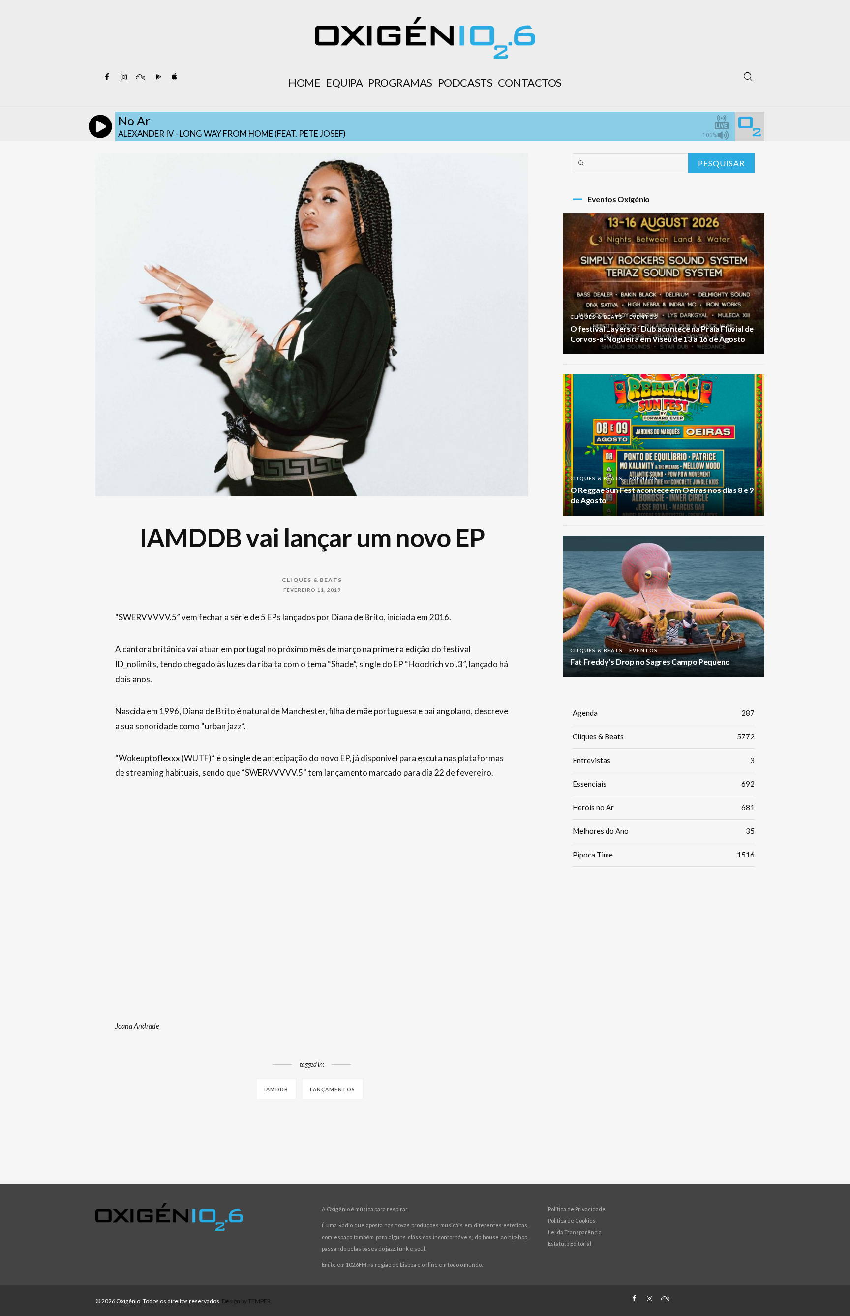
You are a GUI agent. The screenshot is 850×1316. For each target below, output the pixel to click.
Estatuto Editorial (569, 1243)
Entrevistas (664, 760)
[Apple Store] (173, 77)
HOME (304, 82)
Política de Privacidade (577, 1209)
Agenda (664, 712)
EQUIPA (344, 82)
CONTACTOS (530, 82)
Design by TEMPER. (247, 1301)
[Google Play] (157, 77)
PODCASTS (465, 82)
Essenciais (664, 783)
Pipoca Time (664, 854)
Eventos (643, 317)
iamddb (276, 1089)
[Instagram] (123, 77)
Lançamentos (332, 1089)
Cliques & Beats (312, 579)
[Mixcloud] (140, 77)
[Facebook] (106, 77)
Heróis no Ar (664, 807)
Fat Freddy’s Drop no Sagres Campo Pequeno (650, 661)
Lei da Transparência (575, 1232)
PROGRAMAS (400, 82)
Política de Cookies (572, 1220)
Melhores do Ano (664, 830)
